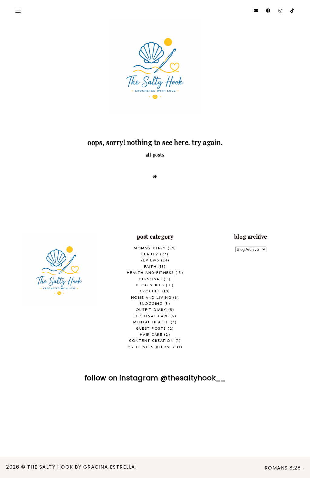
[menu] (18, 10)
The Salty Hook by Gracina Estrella (81, 466)
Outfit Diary (151, 310)
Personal (150, 279)
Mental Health (151, 322)
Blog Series (150, 285)
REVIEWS (150, 260)
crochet (150, 291)
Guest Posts (151, 329)
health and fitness (150, 273)
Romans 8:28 (284, 467)
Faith (150, 267)
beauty (149, 254)
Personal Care (151, 316)
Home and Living (151, 298)
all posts (155, 155)
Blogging (151, 304)
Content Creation (151, 341)
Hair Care (151, 335)
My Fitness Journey (151, 347)
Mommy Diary (150, 248)
